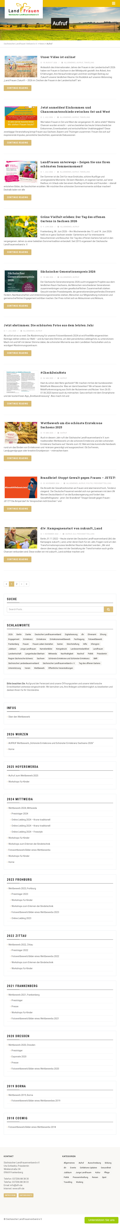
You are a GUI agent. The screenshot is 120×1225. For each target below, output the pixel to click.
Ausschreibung (94, 1163)
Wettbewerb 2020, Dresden (21, 1045)
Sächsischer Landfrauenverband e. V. (59, 663)
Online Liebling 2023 (21, 918)
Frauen (26, 644)
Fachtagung (79, 639)
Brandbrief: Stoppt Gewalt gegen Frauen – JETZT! (77, 478)
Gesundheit (106, 1168)
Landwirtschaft (14, 654)
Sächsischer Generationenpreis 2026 (67, 271)
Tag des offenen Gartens (89, 663)
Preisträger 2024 (20, 813)
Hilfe (85, 644)
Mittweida (52, 654)
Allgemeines (70, 63)
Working (79, 1182)
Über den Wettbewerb (19, 717)
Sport (104, 1177)
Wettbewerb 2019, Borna (20, 1095)
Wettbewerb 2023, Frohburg (22, 888)
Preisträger (17, 1000)
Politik (89, 483)
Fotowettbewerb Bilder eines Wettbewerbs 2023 (35, 912)
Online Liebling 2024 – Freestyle (27, 832)
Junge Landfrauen (28, 649)
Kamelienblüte (46, 649)
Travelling (89, 63)
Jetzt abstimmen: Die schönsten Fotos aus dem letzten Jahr (49, 325)
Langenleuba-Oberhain (35, 654)
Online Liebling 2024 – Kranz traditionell (31, 825)
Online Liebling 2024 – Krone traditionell (31, 819)
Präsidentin (102, 654)
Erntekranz (28, 639)
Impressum (10, 1195)
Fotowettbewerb (95, 639)
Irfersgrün (95, 644)
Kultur (97, 1172)
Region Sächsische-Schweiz (20, 658)
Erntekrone (41, 639)
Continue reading (17, 88)
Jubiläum (12, 649)
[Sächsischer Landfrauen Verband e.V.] (23, 8)
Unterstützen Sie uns (101, 1220)
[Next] (21, 584)
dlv (74, 534)
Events (73, 1168)
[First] (6, 584)
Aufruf (80, 63)
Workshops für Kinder (19, 781)
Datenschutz (26, 1195)
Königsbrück (61, 649)
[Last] (26, 584)
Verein (27, 668)
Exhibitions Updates (88, 1168)
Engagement (13, 639)
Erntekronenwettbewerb (60, 639)
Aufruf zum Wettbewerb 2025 (23, 775)
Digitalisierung (71, 634)
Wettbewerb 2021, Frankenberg (24, 995)
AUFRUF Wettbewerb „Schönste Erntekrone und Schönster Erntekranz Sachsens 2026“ (51, 743)
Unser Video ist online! (57, 57)
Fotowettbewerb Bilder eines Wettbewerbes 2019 (36, 1100)
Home (11, 749)
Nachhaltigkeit (67, 654)
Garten (60, 644)
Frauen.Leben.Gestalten (43, 644)
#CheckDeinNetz (53, 372)
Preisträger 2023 (20, 894)
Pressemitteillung (102, 483)
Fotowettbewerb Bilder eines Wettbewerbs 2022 (35, 956)
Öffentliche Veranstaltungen (60, 668)
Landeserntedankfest (80, 649)
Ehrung (103, 634)
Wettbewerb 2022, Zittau (20, 944)
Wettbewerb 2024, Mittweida (22, 808)
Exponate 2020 (19, 1056)
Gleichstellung (73, 644)
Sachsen (41, 658)
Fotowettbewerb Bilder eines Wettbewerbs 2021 (35, 1018)
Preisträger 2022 (20, 950)
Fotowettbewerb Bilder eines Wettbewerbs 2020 (35, 1068)
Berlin (19, 634)
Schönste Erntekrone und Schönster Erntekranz (69, 658)
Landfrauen (98, 649)
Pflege (107, 1172)
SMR (95, 658)
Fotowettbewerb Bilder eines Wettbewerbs (29, 850)
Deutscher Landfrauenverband (48, 634)
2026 (10, 634)
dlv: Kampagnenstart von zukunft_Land (71, 528)
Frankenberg (13, 644)
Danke (28, 634)
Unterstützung (14, 668)
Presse (15, 1006)
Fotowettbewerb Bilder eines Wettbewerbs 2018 (32, 1127)
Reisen (95, 1177)
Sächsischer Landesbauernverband (23, 663)
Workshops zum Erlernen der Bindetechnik (29, 844)
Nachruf (80, 654)
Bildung (108, 1163)
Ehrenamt (92, 634)
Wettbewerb (39, 668)
